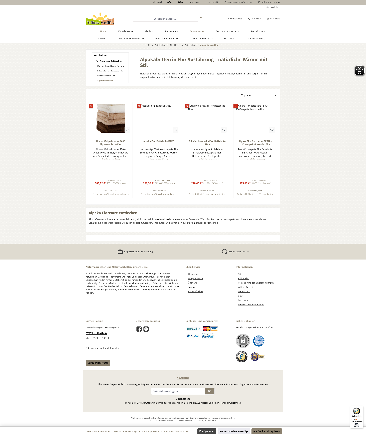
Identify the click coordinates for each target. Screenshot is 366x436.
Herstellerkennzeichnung (111, 159)
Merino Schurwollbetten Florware (110, 66)
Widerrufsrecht (245, 287)
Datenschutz (244, 291)
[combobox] (165, 19)
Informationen (244, 267)
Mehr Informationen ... (180, 431)
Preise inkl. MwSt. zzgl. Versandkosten (111, 194)
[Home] (149, 45)
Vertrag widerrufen (98, 362)
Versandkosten (175, 418)
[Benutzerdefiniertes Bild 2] (210, 329)
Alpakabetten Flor (105, 80)
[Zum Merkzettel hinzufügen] (127, 130)
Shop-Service (193, 267)
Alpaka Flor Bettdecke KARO (159, 141)
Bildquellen (243, 278)
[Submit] (210, 391)
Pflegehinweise (195, 278)
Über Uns (192, 282)
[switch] (356, 425)
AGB (240, 274)
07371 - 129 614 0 (96, 333)
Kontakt (192, 287)
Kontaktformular (111, 348)
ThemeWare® (210, 420)
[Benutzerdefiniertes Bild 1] (193, 329)
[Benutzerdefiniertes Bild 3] (193, 336)
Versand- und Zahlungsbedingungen (256, 282)
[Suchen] (201, 19)
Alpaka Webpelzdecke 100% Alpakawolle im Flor (111, 143)
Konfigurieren (206, 431)
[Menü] (361, 407)
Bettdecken (100, 55)
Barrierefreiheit (195, 291)
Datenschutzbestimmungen (150, 402)
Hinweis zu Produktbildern (251, 304)
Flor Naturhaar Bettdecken (109, 61)
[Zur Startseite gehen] (100, 18)
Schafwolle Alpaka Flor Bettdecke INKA (207, 143)
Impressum (243, 300)
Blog (240, 295)
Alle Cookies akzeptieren (266, 431)
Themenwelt (194, 274)
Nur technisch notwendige (233, 431)
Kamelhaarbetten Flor (106, 75)
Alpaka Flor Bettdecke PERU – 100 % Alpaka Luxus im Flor (255, 143)
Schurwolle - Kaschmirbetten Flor (110, 71)
